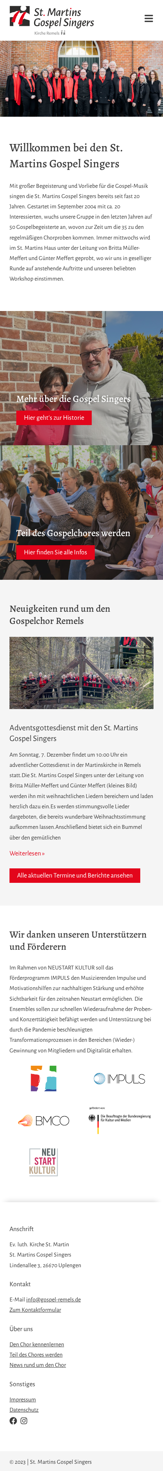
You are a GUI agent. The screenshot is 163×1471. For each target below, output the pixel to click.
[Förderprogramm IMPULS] (119, 1079)
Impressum (22, 1399)
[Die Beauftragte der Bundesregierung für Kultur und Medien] (119, 1120)
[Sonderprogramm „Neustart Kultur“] (43, 1162)
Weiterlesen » (27, 853)
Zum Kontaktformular (35, 1310)
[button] (143, 20)
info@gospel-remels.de (53, 1299)
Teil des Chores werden (36, 1355)
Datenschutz (24, 1410)
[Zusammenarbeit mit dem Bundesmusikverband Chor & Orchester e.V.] (43, 1120)
